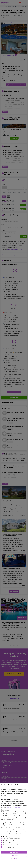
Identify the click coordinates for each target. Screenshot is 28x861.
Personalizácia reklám (9, 847)
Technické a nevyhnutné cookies (11, 838)
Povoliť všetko (14, 852)
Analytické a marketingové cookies (12, 841)
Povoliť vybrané (14, 855)
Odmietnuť (14, 858)
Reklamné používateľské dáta (11, 845)
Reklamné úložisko (8, 843)
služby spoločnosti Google (13, 807)
